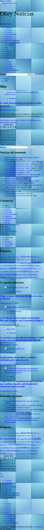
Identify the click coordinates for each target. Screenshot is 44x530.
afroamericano (4, 257)
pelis (16, 271)
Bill (35, 257)
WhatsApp (34, 277)
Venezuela (21, 277)
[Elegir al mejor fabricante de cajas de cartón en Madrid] (16, 287)
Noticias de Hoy (11, 231)
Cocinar (8, 208)
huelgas (37, 265)
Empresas (8, 36)
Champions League (14, 259)
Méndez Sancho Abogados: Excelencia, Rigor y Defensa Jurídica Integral (22, 182)
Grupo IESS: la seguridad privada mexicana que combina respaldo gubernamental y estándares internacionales (22, 176)
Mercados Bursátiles (12, 41)
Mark (30, 268)
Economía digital (11, 214)
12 (6, 135)
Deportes (8, 51)
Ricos (20, 275)
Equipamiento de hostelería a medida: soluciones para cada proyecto (18, 358)
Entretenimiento (10, 34)
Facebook (8, 265)
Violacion (26, 277)
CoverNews (38, 527)
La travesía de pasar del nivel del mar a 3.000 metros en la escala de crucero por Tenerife (24, 167)
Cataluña (3, 259)
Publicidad (9, 237)
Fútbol (15, 265)
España (7, 220)
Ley (7, 268)
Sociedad (8, 62)
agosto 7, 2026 (11, 345)
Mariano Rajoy (21, 268)
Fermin (3, 110)
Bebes (7, 206)
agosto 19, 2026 (12, 303)
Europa (2, 265)
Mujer (12, 271)
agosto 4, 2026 (11, 364)
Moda (7, 227)
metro (34, 268)
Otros (7, 235)
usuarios (15, 277)
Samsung (25, 274)
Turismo (8, 53)
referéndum (12, 274)
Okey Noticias (17, 13)
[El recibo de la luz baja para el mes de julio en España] (22, 94)
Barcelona (27, 256)
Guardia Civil (23, 265)
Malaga (7, 223)
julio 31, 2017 (11, 110)
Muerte (6, 271)
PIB (19, 271)
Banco (18, 257)
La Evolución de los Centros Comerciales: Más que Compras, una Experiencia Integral (24, 163)
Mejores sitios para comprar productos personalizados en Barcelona (19, 194)
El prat (28, 263)
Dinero (33, 259)
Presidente (32, 271)
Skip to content (5, 1)
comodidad (28, 259)
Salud (7, 60)
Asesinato (11, 257)
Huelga (31, 265)
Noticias (8, 55)
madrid (12, 268)
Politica (25, 271)
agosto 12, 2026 (12, 325)
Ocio (6, 47)
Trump (3, 277)
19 (6, 137)
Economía (8, 30)
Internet (3, 268)
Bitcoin (38, 257)
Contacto (8, 28)
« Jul (2, 145)
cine (23, 259)
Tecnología (9, 45)
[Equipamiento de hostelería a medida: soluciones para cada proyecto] (15, 349)
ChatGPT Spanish (11, 70)
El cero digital (20, 263)
